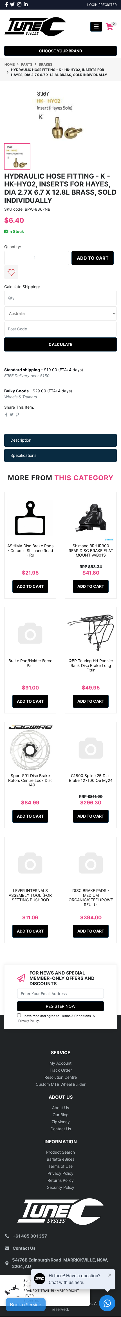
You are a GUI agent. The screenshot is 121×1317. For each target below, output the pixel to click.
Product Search (60, 1152)
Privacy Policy (28, 1021)
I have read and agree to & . (56, 1018)
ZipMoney (60, 1121)
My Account (60, 1063)
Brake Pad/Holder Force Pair (30, 663)
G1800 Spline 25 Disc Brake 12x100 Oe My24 (91, 778)
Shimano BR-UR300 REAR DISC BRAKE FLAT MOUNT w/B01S (91, 550)
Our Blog (61, 1114)
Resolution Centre (60, 1077)
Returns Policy (61, 1180)
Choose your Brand (60, 50)
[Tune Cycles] (35, 26)
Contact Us (60, 1128)
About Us (60, 1107)
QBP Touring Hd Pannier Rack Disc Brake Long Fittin (91, 665)
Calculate (61, 344)
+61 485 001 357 (30, 1236)
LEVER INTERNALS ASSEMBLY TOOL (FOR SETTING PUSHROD (30, 895)
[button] (11, 272)
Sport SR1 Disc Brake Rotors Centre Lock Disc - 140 (30, 780)
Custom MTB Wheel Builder (61, 1084)
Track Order (61, 1070)
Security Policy (60, 1187)
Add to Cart (93, 258)
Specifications (23, 455)
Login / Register (102, 5)
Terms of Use (60, 1166)
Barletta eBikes (60, 1159)
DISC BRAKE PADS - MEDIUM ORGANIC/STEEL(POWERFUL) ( (91, 897)
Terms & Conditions (76, 1016)
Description (20, 440)
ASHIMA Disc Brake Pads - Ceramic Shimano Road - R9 (30, 550)
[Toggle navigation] (96, 27)
